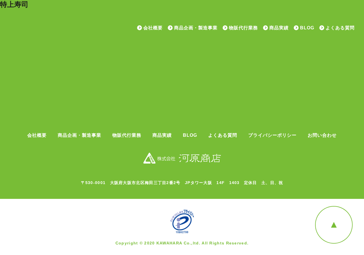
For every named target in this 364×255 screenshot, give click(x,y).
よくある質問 (340, 28)
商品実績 (279, 28)
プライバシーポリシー (272, 135)
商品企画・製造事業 (196, 28)
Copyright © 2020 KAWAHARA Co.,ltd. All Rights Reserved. (182, 243)
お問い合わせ (322, 135)
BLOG (307, 28)
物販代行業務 (243, 28)
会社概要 (153, 28)
